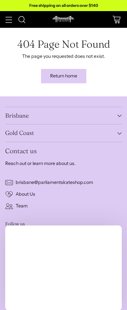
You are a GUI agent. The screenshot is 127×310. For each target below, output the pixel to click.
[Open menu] (8, 19)
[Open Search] (21, 19)
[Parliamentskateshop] (63, 19)
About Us (25, 194)
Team (22, 206)
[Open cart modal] (116, 19)
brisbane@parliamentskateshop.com (54, 182)
